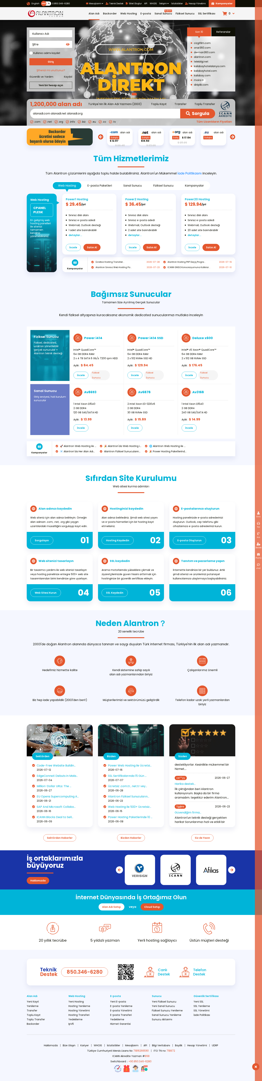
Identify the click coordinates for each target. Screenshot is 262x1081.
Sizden (182, 756)
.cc (104, 121)
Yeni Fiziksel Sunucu (164, 1001)
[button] (228, 13)
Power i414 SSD (150, 338)
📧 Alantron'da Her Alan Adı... (77, 451)
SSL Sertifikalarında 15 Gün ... (127, 776)
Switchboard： (131, 1061)
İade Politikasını (190, 173)
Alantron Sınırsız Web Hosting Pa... (114, 267)
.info (72, 121)
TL (49, 3)
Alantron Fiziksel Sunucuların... (122, 451)
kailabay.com (202, 75)
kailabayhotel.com (205, 70)
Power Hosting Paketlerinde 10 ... (130, 817)
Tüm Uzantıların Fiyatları (214, 121)
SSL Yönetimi (201, 1010)
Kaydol (68, 76)
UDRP (215, 1045)
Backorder (110, 13)
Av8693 (90, 392)
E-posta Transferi (121, 1015)
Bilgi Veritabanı (161, 1045)
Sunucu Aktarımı (162, 1019)
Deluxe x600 (202, 338)
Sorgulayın (42, 540)
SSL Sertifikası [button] (206, 13)
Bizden (111, 756)
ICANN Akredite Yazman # (131, 1056)
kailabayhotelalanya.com (209, 66)
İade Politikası (202, 1015)
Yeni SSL (199, 1001)
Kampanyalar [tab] (194, 186)
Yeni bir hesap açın (51, 85)
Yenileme (32, 1006)
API (145, 3)
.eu (94, 121)
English (35, 3)
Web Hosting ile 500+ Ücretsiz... (129, 807)
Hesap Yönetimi (197, 3)
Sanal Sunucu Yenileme (166, 1015)
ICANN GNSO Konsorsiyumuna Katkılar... (189, 267)
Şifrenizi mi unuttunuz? (51, 70)
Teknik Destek (116, 3)
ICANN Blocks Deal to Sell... (55, 817)
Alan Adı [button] (94, 13)
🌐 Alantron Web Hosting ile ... (167, 446)
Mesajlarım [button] (95, 3)
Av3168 (198, 392)
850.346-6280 (84, 972)
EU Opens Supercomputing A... (58, 796)
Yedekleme (75, 1019)
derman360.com (204, 52)
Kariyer (84, 1045)
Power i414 (93, 338)
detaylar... (75, 235)
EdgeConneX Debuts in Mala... (57, 776)
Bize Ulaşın (69, 1045)
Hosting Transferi (78, 1015)
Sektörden (42, 756)
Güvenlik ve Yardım (41, 76)
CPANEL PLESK (39, 210)
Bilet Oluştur (135, 3)
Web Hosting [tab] (67, 186)
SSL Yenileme (202, 1006)
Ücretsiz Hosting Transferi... (110, 261)
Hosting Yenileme (79, 1006)
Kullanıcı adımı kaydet (46, 53)
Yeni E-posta (118, 1001)
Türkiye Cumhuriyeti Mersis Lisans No (118, 1051)
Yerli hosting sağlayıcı (157, 940)
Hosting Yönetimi (79, 1010)
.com (37, 121)
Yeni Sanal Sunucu (163, 1006)
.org (60, 121)
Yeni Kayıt (33, 1001)
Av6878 (144, 392)
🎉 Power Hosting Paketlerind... (167, 451)
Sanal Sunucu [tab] (132, 186)
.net (49, 121)
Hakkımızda (38, 880)
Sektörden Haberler (60, 838)
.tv (114, 121)
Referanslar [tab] (223, 32)
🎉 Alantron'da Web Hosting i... (122, 446)
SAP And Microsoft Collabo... (56, 807)
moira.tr (199, 80)
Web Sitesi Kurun (45, 593)
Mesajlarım (131, 1045)
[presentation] (100, 137)
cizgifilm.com (202, 43)
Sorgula (200, 113)
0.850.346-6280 (60, 3)
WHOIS (153, 3)
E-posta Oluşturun (189, 540)
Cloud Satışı (152, 907)
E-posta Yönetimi (121, 1010)
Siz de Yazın (202, 838)
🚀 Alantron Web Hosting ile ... (78, 446)
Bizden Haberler (131, 838)
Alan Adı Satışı (111, 907)
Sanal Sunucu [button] (163, 12)
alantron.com (202, 57)
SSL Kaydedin (114, 593)
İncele (73, 247)
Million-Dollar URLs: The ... (54, 786)
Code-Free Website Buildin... (56, 765)
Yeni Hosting (76, 1001)
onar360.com (202, 47)
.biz (84, 121)
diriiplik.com (201, 84)
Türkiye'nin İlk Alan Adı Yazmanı (110, 104)
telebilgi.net (201, 61)
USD (44, 3)
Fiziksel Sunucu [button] (185, 13)
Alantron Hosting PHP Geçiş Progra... (187, 261)
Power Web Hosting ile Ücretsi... (129, 765)
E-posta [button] (145, 13)
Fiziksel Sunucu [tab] (163, 186)
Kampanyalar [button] (224, 3)
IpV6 (71, 1024)
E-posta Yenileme (121, 1006)
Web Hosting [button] (128, 13)
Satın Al (92, 247)
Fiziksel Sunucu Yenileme (167, 1010)
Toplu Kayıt (159, 104)
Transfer (180, 104)
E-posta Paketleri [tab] (99, 186)
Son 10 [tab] (199, 32)
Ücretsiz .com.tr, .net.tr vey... (127, 786)
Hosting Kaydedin (117, 540)
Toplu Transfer (204, 104)
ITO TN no (164, 1051)
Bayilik (178, 1045)
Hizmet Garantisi (120, 1024)
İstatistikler (177, 3)
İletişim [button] (163, 3)
